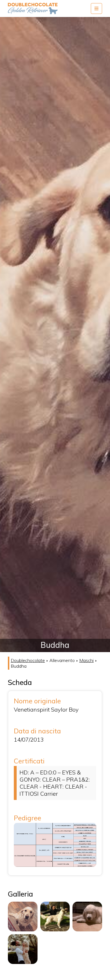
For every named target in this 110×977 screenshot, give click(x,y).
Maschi (86, 660)
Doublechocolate (28, 660)
